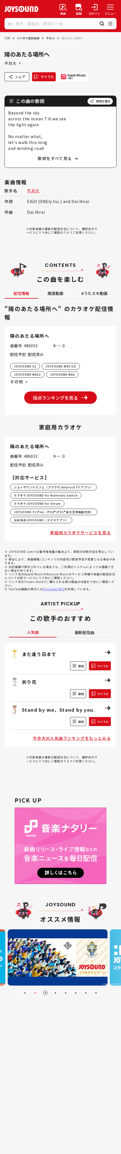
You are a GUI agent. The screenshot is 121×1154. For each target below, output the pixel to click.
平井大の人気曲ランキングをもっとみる (72, 738)
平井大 (50, 38)
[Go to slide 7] (85, 992)
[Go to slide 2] (35, 992)
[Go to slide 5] (65, 992)
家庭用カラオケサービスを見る (80, 532)
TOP (7, 38)
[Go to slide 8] (96, 992)
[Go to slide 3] (45, 992)
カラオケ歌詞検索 (28, 38)
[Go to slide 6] (75, 992)
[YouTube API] (53, 589)
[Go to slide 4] (55, 992)
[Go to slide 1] (25, 992)
